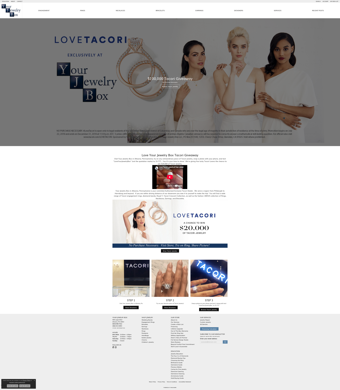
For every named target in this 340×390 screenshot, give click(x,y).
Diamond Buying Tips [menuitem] (178, 358)
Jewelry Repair (205, 320)
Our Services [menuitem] (175, 322)
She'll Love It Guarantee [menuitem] (179, 346)
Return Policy (152, 382)
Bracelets (160, 10)
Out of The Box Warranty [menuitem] (179, 331)
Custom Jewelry (205, 322)
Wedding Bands (147, 320)
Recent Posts (318, 10)
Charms (144, 340)
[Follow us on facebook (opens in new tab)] (113, 347)
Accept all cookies (25, 386)
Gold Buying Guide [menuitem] (177, 378)
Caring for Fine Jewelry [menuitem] (178, 369)
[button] (5, 1)
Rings (82, 10)
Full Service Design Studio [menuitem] (179, 340)
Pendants (145, 333)
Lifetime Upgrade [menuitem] (177, 329)
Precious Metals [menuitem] (176, 367)
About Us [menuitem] (174, 320)
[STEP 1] (131, 278)
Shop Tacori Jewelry (170, 251)
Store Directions (131, 307)
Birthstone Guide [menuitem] (176, 362)
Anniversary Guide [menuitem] (177, 376)
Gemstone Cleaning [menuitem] (177, 374)
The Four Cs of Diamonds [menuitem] (179, 356)
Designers (238, 10)
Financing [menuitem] (174, 326)
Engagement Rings (148, 322)
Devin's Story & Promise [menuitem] (179, 337)
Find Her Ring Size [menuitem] (177, 333)
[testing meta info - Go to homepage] (11, 10)
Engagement (43, 10)
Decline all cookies (12, 386)
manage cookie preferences (17, 382)
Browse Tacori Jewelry (170, 86)
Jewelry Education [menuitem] (177, 354)
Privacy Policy (161, 382)
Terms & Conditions (172, 382)
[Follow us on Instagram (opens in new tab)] (116, 347)
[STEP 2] (170, 278)
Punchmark (173, 387)
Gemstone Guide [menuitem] (176, 365)
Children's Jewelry (148, 342)
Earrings (199, 10)
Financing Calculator (209, 329)
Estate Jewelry (146, 337)
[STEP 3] (209, 278)
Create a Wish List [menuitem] (177, 324)
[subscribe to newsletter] (225, 342)
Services (277, 10)
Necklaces (120, 10)
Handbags (145, 335)
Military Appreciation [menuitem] (178, 335)
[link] (13, 1)
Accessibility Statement (185, 382)
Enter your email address (208, 339)
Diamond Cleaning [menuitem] (177, 371)
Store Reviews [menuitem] (175, 342)
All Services (204, 324)
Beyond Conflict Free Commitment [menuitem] (182, 344)
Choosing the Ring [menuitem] (177, 360)
